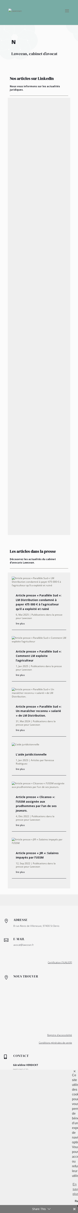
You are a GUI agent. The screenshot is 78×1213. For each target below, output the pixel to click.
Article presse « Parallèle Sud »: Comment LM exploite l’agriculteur (38, 656)
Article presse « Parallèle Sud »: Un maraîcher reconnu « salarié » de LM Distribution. (38, 711)
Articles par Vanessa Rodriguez (35, 761)
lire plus (20, 623)
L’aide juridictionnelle (31, 754)
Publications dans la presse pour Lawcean (39, 616)
